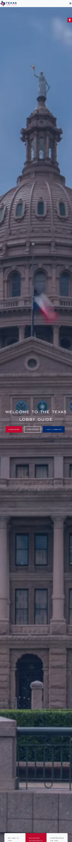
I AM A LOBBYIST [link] (54, 429)
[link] (69, 20)
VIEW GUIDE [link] (32, 429)
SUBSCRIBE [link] (14, 429)
